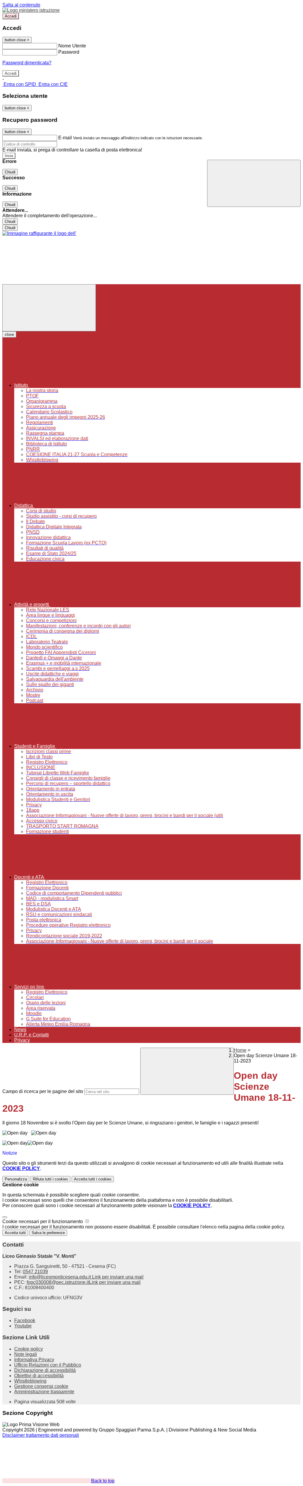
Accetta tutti (93, 1179)
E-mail (65, 137)
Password (68, 52)
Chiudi (10, 172)
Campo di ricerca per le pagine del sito (42, 1091)
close (9, 334)
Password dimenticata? (26, 62)
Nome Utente (72, 45)
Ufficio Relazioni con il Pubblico (47, 1364)
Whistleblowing (30, 1380)
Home (240, 1050)
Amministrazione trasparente (44, 1391)
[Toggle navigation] (49, 307)
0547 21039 (35, 1271)
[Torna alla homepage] (39, 233)
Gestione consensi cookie (41, 1386)
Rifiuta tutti (50, 1179)
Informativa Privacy (34, 1359)
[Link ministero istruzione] (31, 10)
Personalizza (16, 1179)
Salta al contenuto (21, 4)
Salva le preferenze (48, 1233)
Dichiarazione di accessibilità (45, 1370)
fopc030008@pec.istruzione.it (84, 1282)
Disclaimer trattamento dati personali (40, 1435)
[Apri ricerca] (254, 183)
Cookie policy (28, 1348)
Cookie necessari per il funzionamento (43, 1221)
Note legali (25, 1354)
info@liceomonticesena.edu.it (86, 1276)
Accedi (11, 16)
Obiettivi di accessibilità (39, 1375)
